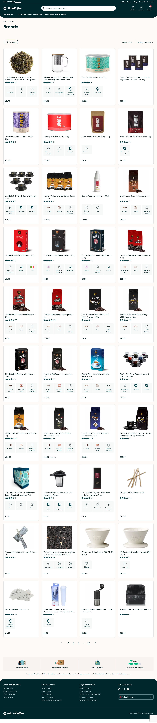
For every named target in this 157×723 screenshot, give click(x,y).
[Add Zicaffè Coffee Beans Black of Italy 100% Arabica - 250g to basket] (111, 338)
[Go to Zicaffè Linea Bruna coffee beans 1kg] (136, 195)
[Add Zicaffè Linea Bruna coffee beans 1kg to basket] (149, 219)
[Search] (43, 8)
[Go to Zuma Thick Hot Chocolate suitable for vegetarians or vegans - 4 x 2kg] (136, 77)
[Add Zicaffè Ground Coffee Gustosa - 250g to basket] (34, 279)
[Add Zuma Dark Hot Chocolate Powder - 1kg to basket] (149, 160)
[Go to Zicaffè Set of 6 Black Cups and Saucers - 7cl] (21, 195)
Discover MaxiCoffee (12, 685)
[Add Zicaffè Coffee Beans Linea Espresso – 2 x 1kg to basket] (149, 279)
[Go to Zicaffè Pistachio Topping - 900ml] (97, 195)
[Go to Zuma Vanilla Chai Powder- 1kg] (97, 77)
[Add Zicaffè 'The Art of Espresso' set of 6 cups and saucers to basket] (149, 397)
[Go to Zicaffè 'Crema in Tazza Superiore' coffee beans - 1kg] (97, 433)
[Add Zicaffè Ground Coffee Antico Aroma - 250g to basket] (111, 279)
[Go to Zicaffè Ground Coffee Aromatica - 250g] (59, 255)
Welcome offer (8, 697)
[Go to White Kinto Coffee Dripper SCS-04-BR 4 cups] (97, 550)
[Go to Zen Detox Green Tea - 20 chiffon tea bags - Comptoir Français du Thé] (21, 492)
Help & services (48, 685)
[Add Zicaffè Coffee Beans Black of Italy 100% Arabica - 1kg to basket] (149, 338)
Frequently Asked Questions (51, 700)
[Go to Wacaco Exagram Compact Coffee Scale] (136, 609)
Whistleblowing (85, 691)
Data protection (85, 688)
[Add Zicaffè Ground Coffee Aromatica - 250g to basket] (72, 279)
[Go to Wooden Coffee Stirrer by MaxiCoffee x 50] (21, 550)
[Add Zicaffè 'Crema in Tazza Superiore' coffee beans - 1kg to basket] (111, 457)
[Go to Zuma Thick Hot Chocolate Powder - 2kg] (21, 136)
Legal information (87, 685)
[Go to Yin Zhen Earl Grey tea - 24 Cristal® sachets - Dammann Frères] (97, 492)
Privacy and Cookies (87, 697)
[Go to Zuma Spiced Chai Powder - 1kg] (59, 136)
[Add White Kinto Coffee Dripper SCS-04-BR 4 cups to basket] (111, 573)
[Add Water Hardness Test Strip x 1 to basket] (34, 633)
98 (89, 643)
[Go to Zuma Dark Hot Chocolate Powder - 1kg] (136, 136)
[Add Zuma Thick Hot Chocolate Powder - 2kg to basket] (34, 160)
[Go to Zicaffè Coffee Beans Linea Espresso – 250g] (21, 314)
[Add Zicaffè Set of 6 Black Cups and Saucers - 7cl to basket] (34, 219)
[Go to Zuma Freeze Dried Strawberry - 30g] (97, 136)
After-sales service (48, 697)
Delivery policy (46, 688)
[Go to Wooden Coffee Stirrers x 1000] (136, 492)
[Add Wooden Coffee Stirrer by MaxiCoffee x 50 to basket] (34, 573)
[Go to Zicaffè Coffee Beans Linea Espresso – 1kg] (59, 314)
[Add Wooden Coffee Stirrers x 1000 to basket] (149, 516)
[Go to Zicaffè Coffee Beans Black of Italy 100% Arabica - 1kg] (136, 314)
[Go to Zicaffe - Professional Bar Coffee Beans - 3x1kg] (59, 195)
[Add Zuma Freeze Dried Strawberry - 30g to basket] (111, 160)
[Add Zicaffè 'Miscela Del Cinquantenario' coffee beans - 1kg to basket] (72, 457)
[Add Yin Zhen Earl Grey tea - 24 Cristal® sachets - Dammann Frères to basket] (111, 516)
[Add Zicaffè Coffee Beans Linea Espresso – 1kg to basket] (72, 338)
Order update (46, 691)
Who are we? (8, 688)
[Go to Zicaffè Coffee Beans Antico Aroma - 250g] (21, 373)
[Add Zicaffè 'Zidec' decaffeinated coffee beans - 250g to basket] (111, 397)
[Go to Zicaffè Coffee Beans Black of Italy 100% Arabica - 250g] (97, 314)
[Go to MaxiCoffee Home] (12, 8)
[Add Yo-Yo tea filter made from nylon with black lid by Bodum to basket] (72, 516)
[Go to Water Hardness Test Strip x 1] (21, 609)
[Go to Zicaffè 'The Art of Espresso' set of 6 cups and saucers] (136, 373)
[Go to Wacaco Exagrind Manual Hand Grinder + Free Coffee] (97, 609)
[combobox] (78, 8)
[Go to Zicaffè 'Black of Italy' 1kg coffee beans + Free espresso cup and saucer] (136, 433)
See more (18, 2)
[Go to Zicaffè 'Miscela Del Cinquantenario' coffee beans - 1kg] (59, 433)
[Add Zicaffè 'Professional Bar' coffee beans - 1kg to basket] (34, 457)
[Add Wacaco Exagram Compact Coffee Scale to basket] (149, 633)
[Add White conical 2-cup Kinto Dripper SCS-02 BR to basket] (149, 573)
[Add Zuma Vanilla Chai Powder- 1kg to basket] (111, 101)
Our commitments (9, 694)
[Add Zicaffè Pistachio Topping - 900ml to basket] (111, 219)
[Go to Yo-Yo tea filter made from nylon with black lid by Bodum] (59, 492)
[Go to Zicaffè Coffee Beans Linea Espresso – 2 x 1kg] (136, 255)
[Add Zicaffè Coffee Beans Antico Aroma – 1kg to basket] (72, 397)
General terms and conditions (90, 694)
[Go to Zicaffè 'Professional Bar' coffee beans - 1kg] (21, 433)
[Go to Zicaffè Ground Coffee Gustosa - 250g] (21, 255)
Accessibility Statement (88, 700)
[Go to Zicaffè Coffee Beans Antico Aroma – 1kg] (59, 373)
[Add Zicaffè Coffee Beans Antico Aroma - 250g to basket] (34, 397)
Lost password (47, 694)
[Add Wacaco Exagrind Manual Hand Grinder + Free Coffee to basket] (111, 633)
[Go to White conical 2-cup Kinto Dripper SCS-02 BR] (136, 550)
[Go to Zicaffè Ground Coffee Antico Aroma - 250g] (97, 255)
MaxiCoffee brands (10, 691)
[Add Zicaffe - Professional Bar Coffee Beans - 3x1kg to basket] (72, 219)
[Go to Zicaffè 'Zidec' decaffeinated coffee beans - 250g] (97, 373)
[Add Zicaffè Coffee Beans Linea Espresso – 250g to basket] (34, 338)
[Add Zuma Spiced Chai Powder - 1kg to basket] (72, 160)
